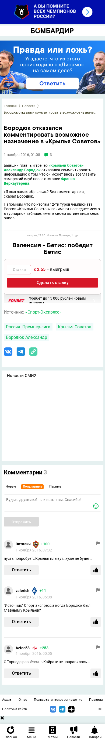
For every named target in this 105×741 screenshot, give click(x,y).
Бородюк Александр (26, 337)
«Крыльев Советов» (66, 165)
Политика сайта (14, 709)
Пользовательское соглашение (58, 700)
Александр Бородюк (22, 170)
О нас (23, 700)
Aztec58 (23, 648)
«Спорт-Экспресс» (43, 312)
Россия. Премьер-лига (28, 326)
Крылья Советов (74, 326)
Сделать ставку (53, 282)
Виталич (23, 544)
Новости (28, 106)
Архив (7, 700)
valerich (22, 591)
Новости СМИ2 (21, 375)
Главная (10, 106)
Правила (96, 700)
